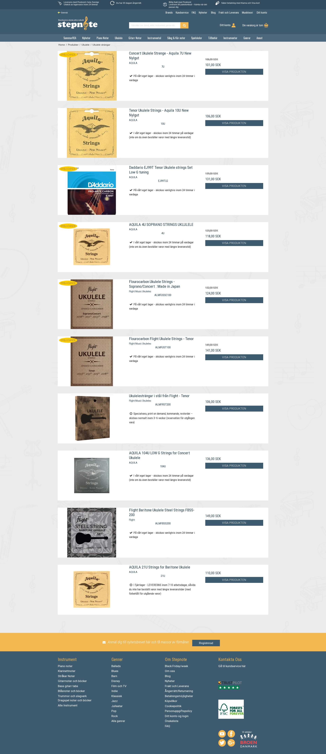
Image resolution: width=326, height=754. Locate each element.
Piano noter (65, 666)
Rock (114, 716)
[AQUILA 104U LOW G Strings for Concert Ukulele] (92, 475)
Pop (113, 711)
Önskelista (171, 721)
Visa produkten (234, 71)
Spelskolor (196, 38)
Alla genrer (118, 721)
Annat (259, 38)
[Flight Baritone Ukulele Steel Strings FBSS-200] (92, 532)
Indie (114, 691)
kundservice (233, 666)
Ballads (116, 666)
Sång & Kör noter (176, 38)
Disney (115, 681)
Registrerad (206, 643)
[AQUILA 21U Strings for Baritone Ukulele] (92, 590)
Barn (114, 676)
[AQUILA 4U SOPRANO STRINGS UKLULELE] (92, 247)
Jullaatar (117, 706)
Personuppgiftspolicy (178, 711)
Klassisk (116, 696)
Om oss (170, 671)
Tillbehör (213, 38)
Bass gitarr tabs (68, 686)
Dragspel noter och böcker (75, 700)
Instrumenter (230, 38)
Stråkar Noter (66, 676)
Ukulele (118, 38)
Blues (114, 671)
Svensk (64, 13)
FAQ (167, 726)
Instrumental (154, 38)
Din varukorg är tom (252, 25)
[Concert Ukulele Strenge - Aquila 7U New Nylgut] (92, 76)
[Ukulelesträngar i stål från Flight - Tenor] (92, 418)
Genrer (247, 38)
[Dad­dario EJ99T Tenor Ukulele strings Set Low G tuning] (92, 190)
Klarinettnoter (66, 671)
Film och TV (118, 686)
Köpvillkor (171, 701)
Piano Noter (103, 38)
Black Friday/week (176, 666)
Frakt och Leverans (177, 686)
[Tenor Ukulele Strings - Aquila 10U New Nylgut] (92, 133)
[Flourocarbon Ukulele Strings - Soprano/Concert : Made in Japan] (92, 304)
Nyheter (86, 38)
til (224, 666)
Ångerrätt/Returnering (179, 691)
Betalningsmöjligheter (179, 696)
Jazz (114, 701)
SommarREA (70, 38)
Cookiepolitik (173, 706)
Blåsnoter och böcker (71, 691)
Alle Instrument (67, 705)
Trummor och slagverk (72, 696)
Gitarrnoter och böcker (72, 681)
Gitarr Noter (135, 38)
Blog (168, 676)
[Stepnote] (77, 23)
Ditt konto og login (176, 716)
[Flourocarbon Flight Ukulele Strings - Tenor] (92, 361)
